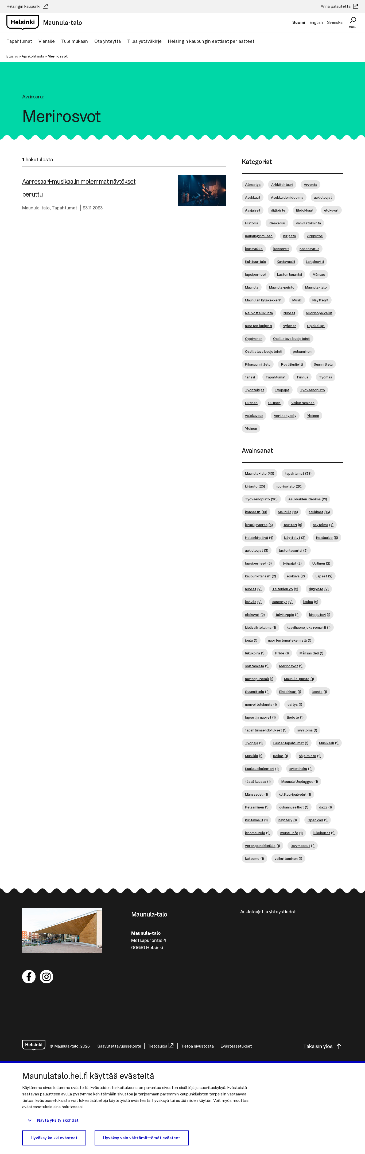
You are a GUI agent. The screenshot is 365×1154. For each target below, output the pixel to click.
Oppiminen (253, 338)
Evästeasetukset (236, 1046)
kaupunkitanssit (260, 576)
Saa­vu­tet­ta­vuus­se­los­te (119, 1046)
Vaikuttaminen (302, 402)
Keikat (280, 755)
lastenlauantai (293, 550)
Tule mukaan (74, 41)
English (316, 22)
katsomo (254, 858)
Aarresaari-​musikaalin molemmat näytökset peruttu (78, 187)
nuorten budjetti (258, 325)
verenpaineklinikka (262, 845)
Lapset (324, 576)
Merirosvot (290, 666)
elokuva (296, 576)
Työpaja (254, 743)
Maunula (251, 287)
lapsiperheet (255, 274)
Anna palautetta (336, 6)
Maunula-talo (36, 208)
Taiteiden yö (285, 588)
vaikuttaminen (288, 858)
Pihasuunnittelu (257, 364)
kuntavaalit (256, 820)
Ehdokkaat (304, 210)
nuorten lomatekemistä (289, 640)
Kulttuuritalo (255, 261)
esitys (295, 704)
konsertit (281, 248)
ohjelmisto (310, 755)
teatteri (293, 524)
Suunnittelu (323, 364)
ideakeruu (277, 223)
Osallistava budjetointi (291, 338)
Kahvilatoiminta (308, 223)
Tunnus (302, 377)
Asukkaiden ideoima (287, 197)
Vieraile (46, 41)
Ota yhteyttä (107, 41)
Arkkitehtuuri (282, 184)
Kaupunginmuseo (259, 235)
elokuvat (331, 210)
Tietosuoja (157, 1046)
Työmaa (325, 377)
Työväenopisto (312, 390)
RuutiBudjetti (292, 364)
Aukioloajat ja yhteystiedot (268, 911)
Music (297, 300)
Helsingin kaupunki (23, 6)
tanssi (250, 377)
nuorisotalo (289, 486)
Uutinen (251, 402)
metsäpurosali (259, 678)
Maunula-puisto (281, 287)
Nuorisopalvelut (319, 312)
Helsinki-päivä (259, 537)
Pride (282, 653)
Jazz (325, 807)
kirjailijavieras (259, 524)
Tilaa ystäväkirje (144, 41)
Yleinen (313, 415)
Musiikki (253, 755)
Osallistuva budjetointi (263, 351)
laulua (310, 601)
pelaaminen (302, 351)
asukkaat (319, 511)
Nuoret (289, 312)
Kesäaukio (327, 537)
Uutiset (274, 402)
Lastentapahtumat (290, 743)
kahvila (253, 601)
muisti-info (291, 832)
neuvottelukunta (261, 704)
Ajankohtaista (33, 56)
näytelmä (323, 524)
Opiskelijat (316, 325)
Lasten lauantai (289, 274)
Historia (251, 223)
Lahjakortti (315, 261)
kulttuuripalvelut (295, 794)
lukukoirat (324, 832)
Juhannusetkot (293, 807)
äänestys (282, 601)
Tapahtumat (19, 41)
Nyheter (289, 325)
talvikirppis (286, 614)
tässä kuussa (258, 781)
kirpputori (315, 235)
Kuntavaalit (286, 261)
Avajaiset (252, 210)
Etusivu (12, 56)
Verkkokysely (285, 415)
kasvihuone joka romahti (309, 627)
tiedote (295, 717)
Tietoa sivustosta (197, 1046)
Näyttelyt (320, 300)
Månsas (319, 274)
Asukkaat (252, 197)
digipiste (278, 210)
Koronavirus (309, 248)
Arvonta (310, 184)
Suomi (298, 22)
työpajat (292, 563)
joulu (251, 640)
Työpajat (282, 390)
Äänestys (253, 184)
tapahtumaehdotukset (265, 730)
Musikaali (329, 743)
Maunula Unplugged (299, 781)
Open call (318, 820)
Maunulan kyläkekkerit (263, 300)
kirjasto (255, 486)
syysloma (307, 730)
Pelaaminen (257, 807)
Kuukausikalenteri (262, 768)
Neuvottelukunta (259, 312)
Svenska (335, 22)
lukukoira (255, 653)
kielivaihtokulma (260, 627)
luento (319, 691)
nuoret (253, 588)
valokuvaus (254, 415)
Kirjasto (289, 235)
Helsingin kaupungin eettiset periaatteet (211, 41)
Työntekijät (254, 390)
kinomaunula (257, 832)
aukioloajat (323, 197)
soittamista (257, 666)
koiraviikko (254, 248)
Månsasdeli (256, 794)
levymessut (302, 845)
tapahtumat (298, 473)
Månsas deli (311, 653)
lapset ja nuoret (260, 717)
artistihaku (300, 768)
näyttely (287, 820)
